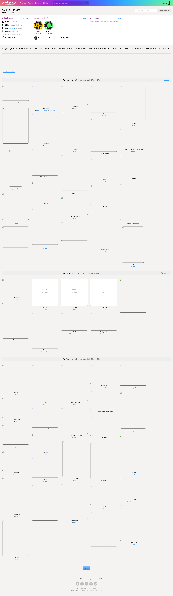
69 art (104, 439)
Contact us (95, 579)
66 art (16, 341)
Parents (30, 3)
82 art (16, 447)
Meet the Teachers (9, 72)
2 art (16, 421)
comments (11, 25)
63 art (104, 482)
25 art (13, 189)
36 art (104, 508)
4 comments (78, 333)
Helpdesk (101, 579)
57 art (75, 522)
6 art (105, 181)
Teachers (23, 3)
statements (11, 28)
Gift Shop (46, 3)
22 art (134, 180)
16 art (104, 208)
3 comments (136, 315)
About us (72, 579)
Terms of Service (90, 590)
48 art (16, 394)
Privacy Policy (99, 590)
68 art (130, 315)
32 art (16, 516)
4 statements (52, 110)
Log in (165, 3)
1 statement (19, 189)
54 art (42, 351)
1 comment (44, 110)
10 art (104, 115)
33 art (134, 544)
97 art (16, 223)
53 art (75, 480)
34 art (46, 481)
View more (25, 18)
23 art (130, 223)
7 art (46, 145)
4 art (105, 251)
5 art (134, 151)
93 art (42, 523)
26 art (134, 266)
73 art (101, 333)
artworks (12, 22)
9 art (134, 125)
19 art (134, 474)
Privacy (82, 579)
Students (38, 3)
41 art (75, 193)
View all (83, 18)
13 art (75, 108)
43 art (16, 474)
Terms (77, 579)
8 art (38, 110)
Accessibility (88, 579)
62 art (130, 501)
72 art (71, 333)
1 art (75, 437)
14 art (75, 151)
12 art (46, 205)
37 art (16, 103)
